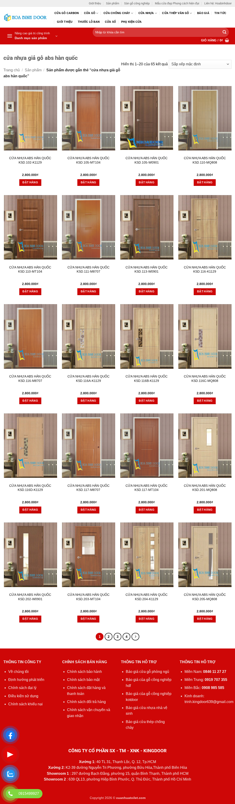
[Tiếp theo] (135, 637)
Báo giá (203, 13)
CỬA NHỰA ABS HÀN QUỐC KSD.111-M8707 (88, 269)
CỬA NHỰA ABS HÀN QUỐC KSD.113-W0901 (147, 269)
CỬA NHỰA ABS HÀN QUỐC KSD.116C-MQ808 (205, 379)
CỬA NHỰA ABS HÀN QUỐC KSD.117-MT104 (147, 488)
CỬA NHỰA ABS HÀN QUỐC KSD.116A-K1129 (88, 379)
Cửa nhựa (146, 13)
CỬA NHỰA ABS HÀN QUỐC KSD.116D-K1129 (30, 488)
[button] (32, 36)
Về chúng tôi (18, 672)
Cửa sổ (110, 21)
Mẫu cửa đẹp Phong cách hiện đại (177, 3)
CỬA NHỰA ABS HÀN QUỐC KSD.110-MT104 (30, 269)
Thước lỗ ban (89, 21)
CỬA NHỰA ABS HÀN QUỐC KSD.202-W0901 (30, 597)
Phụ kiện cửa (131, 21)
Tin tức (220, 13)
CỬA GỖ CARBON (66, 13)
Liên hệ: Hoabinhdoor (218, 3)
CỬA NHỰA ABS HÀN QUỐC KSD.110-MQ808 (205, 160)
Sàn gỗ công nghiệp (137, 3)
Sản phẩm (112, 3)
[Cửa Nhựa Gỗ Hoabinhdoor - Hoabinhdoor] (25, 17)
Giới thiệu (95, 3)
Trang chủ (11, 70)
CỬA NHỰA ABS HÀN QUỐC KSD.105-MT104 (88, 160)
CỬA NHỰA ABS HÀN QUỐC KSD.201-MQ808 (205, 488)
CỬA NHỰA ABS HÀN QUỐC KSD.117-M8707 (88, 488)
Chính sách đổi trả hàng (86, 702)
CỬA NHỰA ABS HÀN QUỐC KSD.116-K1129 (205, 269)
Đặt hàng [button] (30, 182)
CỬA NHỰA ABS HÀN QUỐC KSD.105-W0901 (147, 160)
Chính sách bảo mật (83, 680)
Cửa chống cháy (117, 13)
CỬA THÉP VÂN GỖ (175, 13)
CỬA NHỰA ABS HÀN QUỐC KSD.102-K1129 (30, 160)
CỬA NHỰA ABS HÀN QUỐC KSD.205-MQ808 (205, 597)
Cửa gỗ (89, 13)
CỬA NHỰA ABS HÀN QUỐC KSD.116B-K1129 (147, 379)
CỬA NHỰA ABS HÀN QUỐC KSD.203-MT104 (88, 597)
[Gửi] (224, 32)
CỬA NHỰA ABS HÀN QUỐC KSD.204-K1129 (147, 597)
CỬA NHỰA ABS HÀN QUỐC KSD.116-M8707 (30, 379)
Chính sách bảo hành (84, 672)
